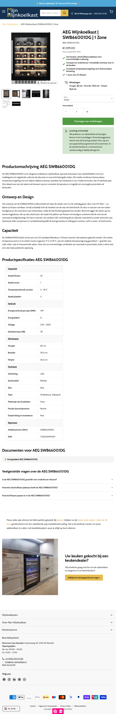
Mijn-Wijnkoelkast (10, 24)
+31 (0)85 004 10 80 (14, 658)
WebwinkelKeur (80, 706)
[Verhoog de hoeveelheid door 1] (87, 111)
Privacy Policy (65, 706)
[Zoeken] (64, 13)
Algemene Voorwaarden (48, 706)
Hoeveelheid (68, 106)
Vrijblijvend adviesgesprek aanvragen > (84, 577)
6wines (60, 520)
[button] (11, 708)
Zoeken (33, 706)
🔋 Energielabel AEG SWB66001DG (20, 459)
